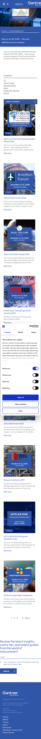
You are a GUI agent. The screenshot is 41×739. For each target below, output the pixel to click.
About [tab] (33, 332)
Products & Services (11, 91)
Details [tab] (20, 332)
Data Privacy (7, 727)
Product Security (8, 732)
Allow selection (20, 404)
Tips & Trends (9, 83)
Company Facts (16, 730)
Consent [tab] (7, 332)
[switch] (35, 375)
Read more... (8, 153)
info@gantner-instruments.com (13, 699)
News (6, 88)
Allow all (20, 397)
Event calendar (12, 101)
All (5, 80)
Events (4, 31)
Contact (19, 4)
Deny (20, 411)
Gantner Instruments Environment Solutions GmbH (12, 711)
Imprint (5, 725)
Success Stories (10, 86)
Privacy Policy (17, 664)
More (27, 618)
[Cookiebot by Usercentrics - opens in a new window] (29, 326)
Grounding (6, 730)
